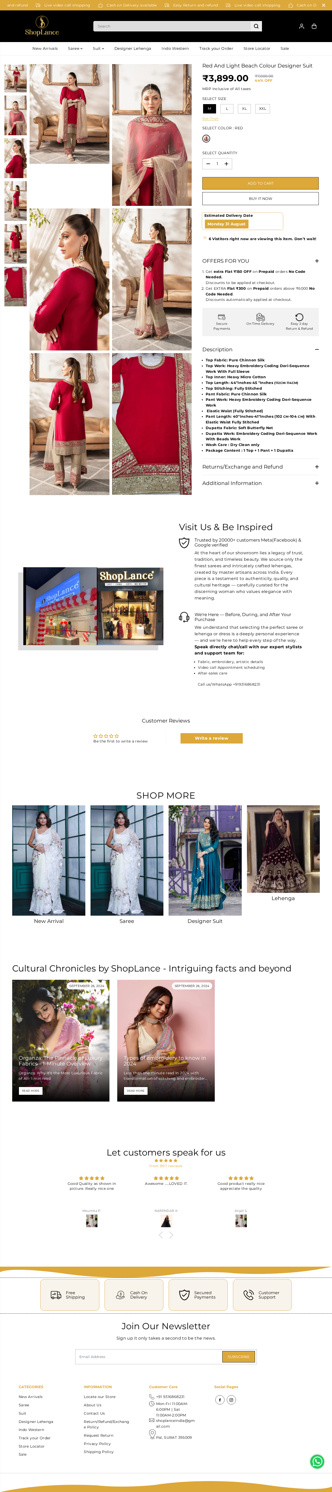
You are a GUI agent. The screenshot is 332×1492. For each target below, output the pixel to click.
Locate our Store (99, 1397)
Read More (30, 1090)
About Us (92, 1405)
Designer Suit (205, 921)
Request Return (98, 1435)
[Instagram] (231, 1400)
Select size (214, 99)
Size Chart (210, 118)
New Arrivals (45, 48)
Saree (74, 48)
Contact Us (94, 1413)
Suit (97, 48)
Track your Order (216, 48)
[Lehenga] (283, 849)
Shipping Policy (99, 1452)
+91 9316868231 (170, 1397)
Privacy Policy (97, 1444)
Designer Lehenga (132, 48)
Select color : (222, 128)
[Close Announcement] (323, 5)
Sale (285, 48)
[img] (166, 1161)
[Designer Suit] (205, 860)
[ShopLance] (42, 26)
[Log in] (301, 26)
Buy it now (260, 198)
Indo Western (175, 48)
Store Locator (257, 48)
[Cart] (314, 26)
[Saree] (127, 860)
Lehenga (283, 898)
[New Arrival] (48, 860)
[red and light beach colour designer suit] (69, 114)
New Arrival (49, 921)
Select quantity (219, 153)
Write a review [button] (211, 738)
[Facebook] (220, 1400)
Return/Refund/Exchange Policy (106, 1424)
